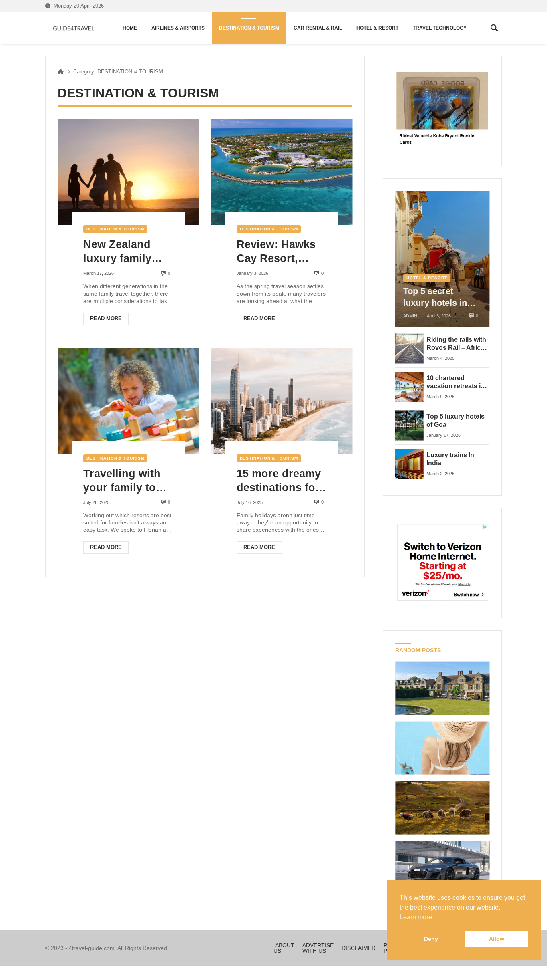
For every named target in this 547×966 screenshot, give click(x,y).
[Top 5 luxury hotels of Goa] (409, 425)
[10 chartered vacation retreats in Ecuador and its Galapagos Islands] (409, 387)
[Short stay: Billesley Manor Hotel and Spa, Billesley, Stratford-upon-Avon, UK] (442, 688)
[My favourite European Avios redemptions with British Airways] (442, 748)
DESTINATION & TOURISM (115, 229)
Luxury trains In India (450, 459)
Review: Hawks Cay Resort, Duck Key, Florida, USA (276, 252)
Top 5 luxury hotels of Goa (455, 420)
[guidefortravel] (74, 28)
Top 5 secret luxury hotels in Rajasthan (435, 297)
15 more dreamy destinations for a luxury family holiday (279, 481)
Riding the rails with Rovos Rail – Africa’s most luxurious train (457, 344)
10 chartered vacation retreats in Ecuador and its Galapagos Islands (455, 383)
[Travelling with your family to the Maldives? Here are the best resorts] (128, 401)
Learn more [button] (416, 917)
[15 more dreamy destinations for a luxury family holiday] (281, 401)
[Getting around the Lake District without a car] (442, 807)
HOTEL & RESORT (426, 278)
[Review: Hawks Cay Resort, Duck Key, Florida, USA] (281, 172)
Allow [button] (496, 939)
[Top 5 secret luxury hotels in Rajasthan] (442, 259)
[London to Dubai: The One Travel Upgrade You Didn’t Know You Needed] (442, 867)
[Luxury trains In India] (409, 464)
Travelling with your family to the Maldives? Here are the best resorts (128, 481)
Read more (106, 318)
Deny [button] (431, 939)
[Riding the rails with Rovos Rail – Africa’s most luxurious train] (409, 348)
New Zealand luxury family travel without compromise (119, 252)
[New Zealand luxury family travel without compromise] (128, 172)
